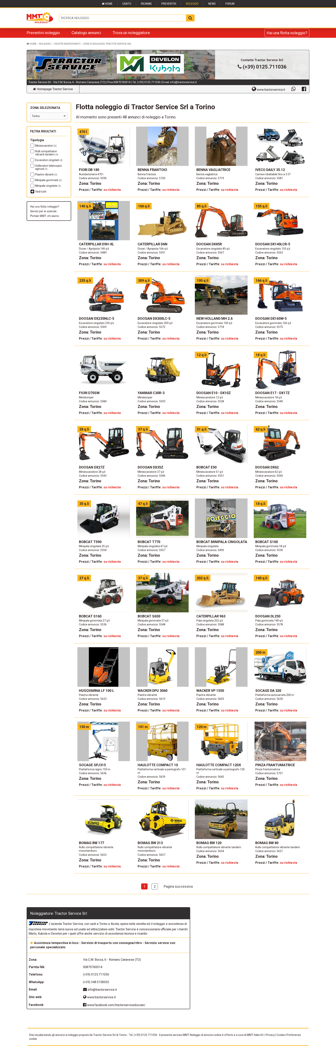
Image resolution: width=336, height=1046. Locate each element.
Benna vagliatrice (213, 170)
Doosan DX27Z (92, 467)
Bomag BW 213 (150, 843)
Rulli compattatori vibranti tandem (46, 153)
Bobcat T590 (90, 542)
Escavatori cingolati (48, 160)
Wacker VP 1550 (210, 691)
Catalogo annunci (86, 32)
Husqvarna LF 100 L (96, 691)
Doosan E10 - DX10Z (213, 393)
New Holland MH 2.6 (214, 318)
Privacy (270, 1034)
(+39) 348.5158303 (96, 982)
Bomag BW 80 (266, 843)
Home (108, 3)
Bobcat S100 (266, 542)
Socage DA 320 (268, 691)
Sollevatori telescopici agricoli (48, 167)
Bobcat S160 (90, 616)
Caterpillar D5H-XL (96, 244)
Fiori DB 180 (89, 170)
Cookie (280, 1034)
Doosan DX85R (209, 244)
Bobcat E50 (206, 467)
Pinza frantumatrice (275, 765)
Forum (229, 3)
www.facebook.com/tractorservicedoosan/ (115, 1005)
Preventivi (168, 3)
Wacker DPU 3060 (152, 691)
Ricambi (146, 3)
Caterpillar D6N (152, 244)
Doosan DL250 (267, 616)
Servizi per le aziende (43, 211)
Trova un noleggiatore (131, 32)
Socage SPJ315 (92, 765)
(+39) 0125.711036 (148, 82)
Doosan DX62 (267, 467)
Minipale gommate (48, 180)
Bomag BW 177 (91, 843)
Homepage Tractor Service (54, 89)
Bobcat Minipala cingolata (221, 542)
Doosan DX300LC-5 (154, 318)
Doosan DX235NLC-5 (96, 318)
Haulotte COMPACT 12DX (218, 765)
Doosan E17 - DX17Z (272, 393)
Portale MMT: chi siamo (44, 216)
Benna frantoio (152, 170)
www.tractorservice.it (101, 997)
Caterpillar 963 (210, 616)
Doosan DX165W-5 (271, 318)
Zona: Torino (90, 183)
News (212, 3)
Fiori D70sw (89, 393)
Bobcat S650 (149, 616)
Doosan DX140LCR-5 (272, 244)
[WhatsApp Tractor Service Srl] (293, 88)
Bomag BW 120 (208, 843)
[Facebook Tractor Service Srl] (304, 88)
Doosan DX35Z (150, 467)
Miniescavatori (46, 145)
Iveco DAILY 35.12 (270, 170)
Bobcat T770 (149, 542)
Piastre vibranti (46, 174)
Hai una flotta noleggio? (287, 33)
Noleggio (192, 3)
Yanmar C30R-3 (151, 393)
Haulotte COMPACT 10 (158, 765)
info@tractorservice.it (183, 82)
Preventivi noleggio (43, 32)
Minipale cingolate (48, 185)
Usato (126, 3)
